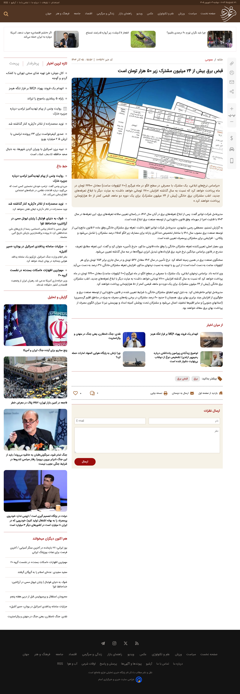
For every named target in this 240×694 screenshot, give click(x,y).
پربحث (14, 63)
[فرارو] (228, 14)
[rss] (137, 643)
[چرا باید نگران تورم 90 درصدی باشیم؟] (219, 39)
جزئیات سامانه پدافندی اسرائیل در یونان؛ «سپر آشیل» (36, 249)
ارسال (85, 462)
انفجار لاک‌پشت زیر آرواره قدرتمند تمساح (107, 33)
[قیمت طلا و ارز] (231, 139)
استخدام (55, 2)
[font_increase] (231, 109)
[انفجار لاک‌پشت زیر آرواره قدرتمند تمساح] (143, 39)
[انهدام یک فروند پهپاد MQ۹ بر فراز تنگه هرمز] (211, 340)
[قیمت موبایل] (232, 161)
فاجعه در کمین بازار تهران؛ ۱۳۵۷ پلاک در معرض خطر (39, 403)
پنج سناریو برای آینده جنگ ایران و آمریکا (45, 350)
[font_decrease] (231, 121)
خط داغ (62, 166)
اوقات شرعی (89, 664)
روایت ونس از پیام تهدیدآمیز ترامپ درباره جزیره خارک (39, 178)
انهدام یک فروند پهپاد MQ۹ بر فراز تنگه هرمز (174, 334)
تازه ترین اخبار (57, 63)
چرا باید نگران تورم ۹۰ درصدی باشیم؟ (186, 33)
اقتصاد (89, 13)
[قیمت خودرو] (231, 150)
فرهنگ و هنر (63, 13)
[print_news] (231, 72)
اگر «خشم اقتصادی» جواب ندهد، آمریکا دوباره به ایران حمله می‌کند (31, 35)
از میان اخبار (215, 325)
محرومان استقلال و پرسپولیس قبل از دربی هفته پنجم (38, 597)
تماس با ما (23, 2)
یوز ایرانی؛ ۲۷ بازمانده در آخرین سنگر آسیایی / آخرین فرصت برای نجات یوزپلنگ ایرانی (38, 550)
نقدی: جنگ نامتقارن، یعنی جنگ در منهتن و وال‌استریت (97, 336)
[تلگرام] (103, 643)
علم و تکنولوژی (166, 13)
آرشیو (13, 2)
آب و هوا (72, 664)
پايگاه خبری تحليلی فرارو (112, 673)
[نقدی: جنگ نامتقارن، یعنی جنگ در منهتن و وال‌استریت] (134, 340)
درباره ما (35, 2)
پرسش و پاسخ (108, 664)
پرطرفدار (33, 63)
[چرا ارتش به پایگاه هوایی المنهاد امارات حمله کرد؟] (134, 359)
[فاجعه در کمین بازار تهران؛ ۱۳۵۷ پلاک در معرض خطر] (35, 377)
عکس (150, 13)
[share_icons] (231, 91)
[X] (125, 643)
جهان (49, 13)
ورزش (181, 13)
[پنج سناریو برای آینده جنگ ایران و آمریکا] (35, 325)
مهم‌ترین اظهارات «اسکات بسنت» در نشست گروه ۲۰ (38, 273)
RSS (6, 2)
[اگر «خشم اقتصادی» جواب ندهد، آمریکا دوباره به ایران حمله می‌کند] (66, 39)
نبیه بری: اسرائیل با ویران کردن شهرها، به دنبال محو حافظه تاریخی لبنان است (36, 152)
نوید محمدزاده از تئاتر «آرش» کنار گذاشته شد (36, 124)
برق (196, 378)
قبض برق (182, 378)
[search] (6, 14)
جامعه (77, 13)
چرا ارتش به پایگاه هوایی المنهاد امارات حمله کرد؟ (96, 355)
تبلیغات (45, 2)
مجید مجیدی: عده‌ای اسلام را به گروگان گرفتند (42, 572)
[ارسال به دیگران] (232, 82)
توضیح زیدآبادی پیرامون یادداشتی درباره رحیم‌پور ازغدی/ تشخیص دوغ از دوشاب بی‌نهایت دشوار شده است (176, 357)
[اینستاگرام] (114, 643)
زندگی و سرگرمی (106, 13)
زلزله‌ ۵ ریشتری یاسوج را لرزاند (45, 98)
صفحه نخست (208, 13)
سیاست (192, 13)
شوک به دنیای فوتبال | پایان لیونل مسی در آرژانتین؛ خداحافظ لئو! (39, 221)
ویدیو (139, 13)
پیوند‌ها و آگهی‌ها (131, 664)
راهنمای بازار (126, 13)
